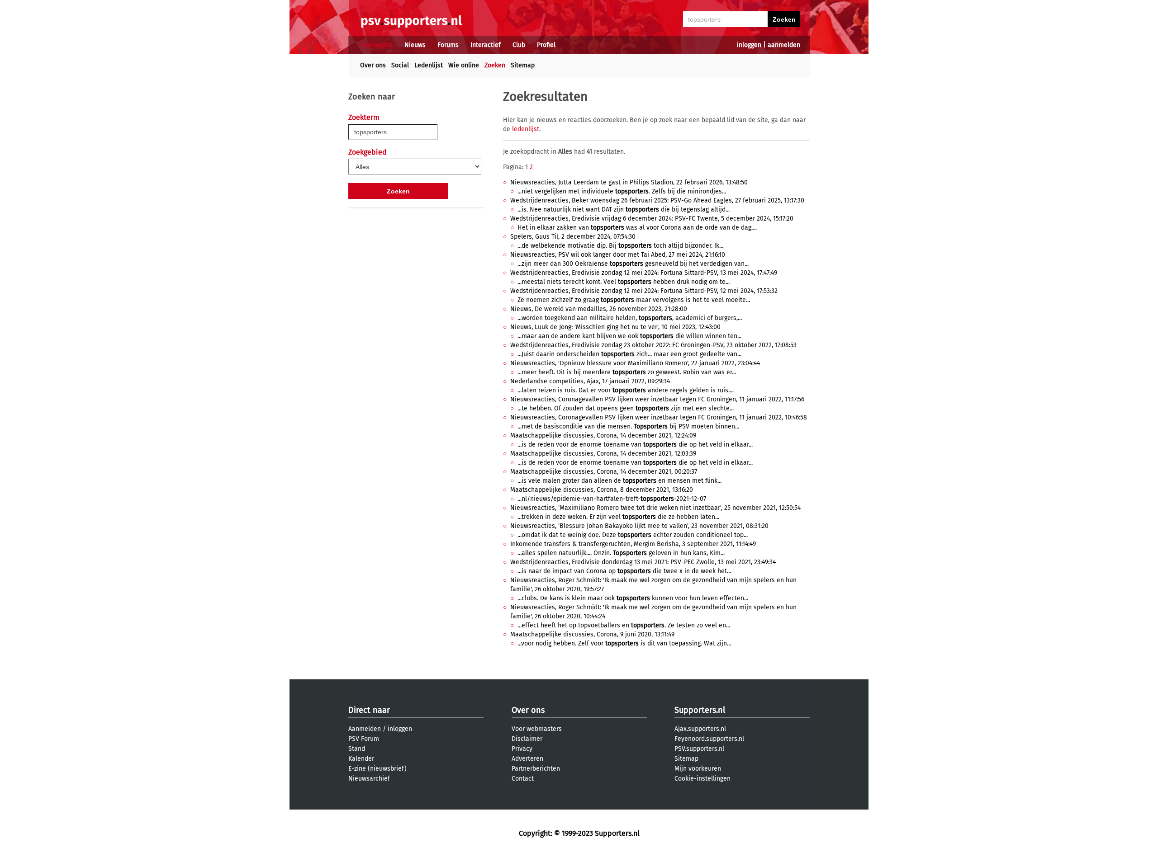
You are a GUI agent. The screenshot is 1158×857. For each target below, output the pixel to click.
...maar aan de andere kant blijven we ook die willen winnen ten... (629, 336)
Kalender (361, 759)
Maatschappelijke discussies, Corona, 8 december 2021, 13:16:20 (601, 490)
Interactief (485, 45)
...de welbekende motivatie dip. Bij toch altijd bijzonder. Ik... (620, 246)
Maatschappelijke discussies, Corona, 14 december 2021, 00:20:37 (603, 472)
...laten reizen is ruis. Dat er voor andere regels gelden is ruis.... (625, 390)
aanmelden (784, 45)
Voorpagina (376, 45)
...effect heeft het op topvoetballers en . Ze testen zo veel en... (623, 625)
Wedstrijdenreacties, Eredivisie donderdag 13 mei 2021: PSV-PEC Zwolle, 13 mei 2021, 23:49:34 (643, 562)
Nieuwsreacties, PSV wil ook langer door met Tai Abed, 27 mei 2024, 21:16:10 (617, 255)
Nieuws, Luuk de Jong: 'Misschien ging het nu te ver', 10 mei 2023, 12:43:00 (615, 327)
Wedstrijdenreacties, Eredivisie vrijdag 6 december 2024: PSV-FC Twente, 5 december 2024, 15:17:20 (651, 218)
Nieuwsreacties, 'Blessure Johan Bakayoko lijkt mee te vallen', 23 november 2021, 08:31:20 (639, 526)
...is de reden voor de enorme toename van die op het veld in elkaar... (635, 444)
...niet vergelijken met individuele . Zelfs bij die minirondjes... (621, 191)
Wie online (463, 65)
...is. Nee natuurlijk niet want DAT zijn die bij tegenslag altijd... (623, 209)
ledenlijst (525, 129)
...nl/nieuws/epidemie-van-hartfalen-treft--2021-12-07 (611, 499)
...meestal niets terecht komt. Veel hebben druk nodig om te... (623, 282)
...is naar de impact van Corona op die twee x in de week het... (624, 571)
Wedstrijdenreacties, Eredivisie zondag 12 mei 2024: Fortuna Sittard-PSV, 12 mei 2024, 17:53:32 (644, 291)
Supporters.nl (699, 710)
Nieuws (415, 45)
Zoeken (494, 65)
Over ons (373, 65)
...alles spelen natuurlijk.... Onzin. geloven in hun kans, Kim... (621, 553)
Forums (448, 45)
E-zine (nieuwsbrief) (377, 768)
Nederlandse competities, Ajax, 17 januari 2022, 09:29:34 (590, 381)
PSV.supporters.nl (699, 749)
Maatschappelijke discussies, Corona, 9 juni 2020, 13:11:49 (592, 634)
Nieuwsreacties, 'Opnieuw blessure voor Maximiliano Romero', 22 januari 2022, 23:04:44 (635, 363)
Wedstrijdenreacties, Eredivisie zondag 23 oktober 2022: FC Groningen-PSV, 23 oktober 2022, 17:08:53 (653, 345)
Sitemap (523, 65)
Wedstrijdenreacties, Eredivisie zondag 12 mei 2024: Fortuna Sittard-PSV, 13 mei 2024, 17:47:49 (643, 273)
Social (400, 65)
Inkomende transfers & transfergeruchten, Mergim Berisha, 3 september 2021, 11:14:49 (633, 544)
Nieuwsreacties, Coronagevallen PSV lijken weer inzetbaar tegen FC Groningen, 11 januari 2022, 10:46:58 (658, 417)
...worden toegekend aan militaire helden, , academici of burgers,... (629, 318)
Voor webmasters (537, 729)
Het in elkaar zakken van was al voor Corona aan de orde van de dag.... (637, 227)
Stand (356, 749)
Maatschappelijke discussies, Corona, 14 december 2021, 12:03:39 (603, 453)
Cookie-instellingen (702, 778)
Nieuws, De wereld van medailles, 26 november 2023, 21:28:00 (598, 309)
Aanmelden (364, 729)
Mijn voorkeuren (697, 768)
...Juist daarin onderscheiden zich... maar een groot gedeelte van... (629, 354)
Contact (523, 778)
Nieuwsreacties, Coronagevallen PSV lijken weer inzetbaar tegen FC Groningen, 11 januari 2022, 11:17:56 (657, 399)
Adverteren (527, 759)
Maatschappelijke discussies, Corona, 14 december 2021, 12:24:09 (603, 435)
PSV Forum (363, 739)
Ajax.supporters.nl (700, 729)
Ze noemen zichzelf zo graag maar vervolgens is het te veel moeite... (633, 300)
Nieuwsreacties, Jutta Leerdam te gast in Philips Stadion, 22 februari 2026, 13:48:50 (629, 182)
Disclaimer (527, 739)
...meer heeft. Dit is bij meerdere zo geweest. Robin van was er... (626, 372)
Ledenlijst (428, 65)
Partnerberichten (536, 768)
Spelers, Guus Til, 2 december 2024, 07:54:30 (573, 236)
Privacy (522, 749)
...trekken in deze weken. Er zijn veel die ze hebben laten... (618, 517)
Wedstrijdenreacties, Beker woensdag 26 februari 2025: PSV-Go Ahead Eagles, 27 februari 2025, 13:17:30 (657, 200)
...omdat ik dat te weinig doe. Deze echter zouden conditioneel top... (632, 535)
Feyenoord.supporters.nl (709, 739)
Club (519, 45)
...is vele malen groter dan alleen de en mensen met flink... (619, 481)
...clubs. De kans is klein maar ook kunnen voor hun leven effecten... (632, 598)
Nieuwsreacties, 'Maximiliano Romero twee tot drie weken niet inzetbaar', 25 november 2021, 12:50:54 (655, 508)
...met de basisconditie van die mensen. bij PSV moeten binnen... (628, 426)
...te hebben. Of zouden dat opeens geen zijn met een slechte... (625, 408)
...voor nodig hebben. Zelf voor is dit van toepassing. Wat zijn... (624, 643)
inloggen (749, 45)
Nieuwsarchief (369, 778)
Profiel (546, 45)
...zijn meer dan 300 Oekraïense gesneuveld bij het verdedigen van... (633, 264)
